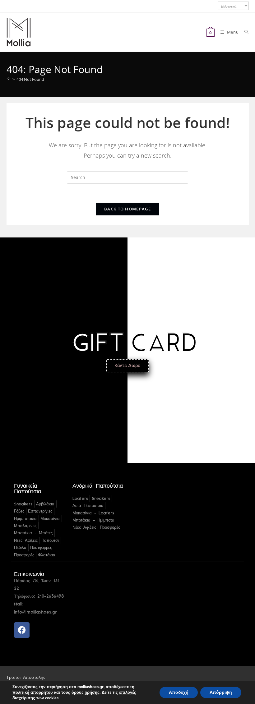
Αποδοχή (178, 692)
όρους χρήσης (86, 692)
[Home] (9, 79)
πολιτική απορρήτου (32, 692)
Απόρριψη (221, 692)
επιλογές (127, 692)
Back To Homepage (127, 209)
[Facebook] (22, 630)
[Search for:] (244, 32)
